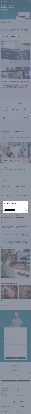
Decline (22, 210)
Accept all (10, 210)
